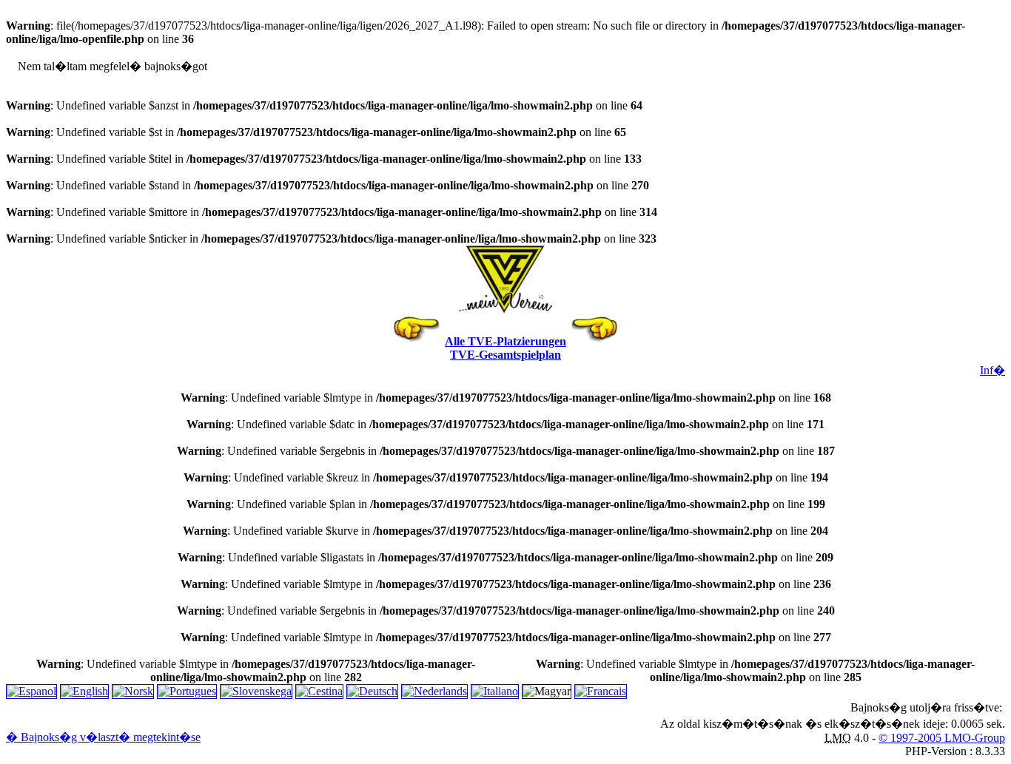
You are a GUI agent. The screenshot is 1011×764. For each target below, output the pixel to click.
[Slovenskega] (256, 691)
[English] (84, 691)
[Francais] (600, 691)
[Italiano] (495, 691)
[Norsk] (133, 691)
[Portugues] (187, 691)
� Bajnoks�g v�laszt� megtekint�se (103, 737)
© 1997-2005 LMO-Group (942, 737)
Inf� (992, 370)
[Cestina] (319, 691)
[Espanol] (31, 691)
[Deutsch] (372, 691)
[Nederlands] (434, 691)
